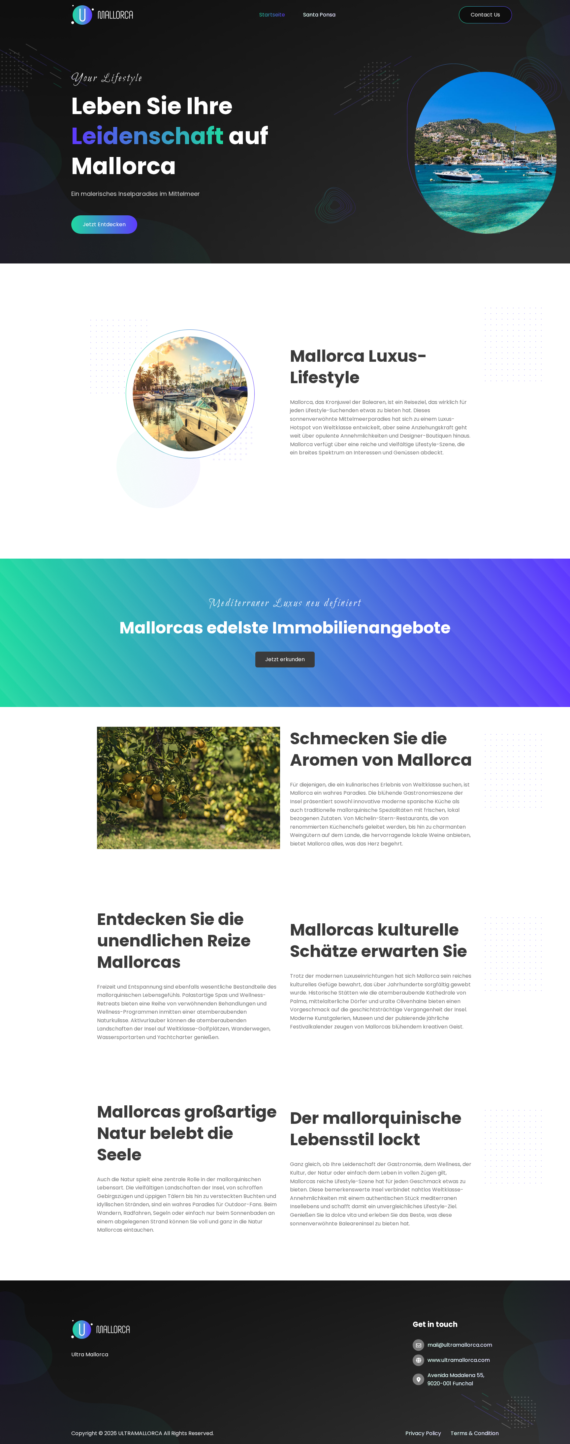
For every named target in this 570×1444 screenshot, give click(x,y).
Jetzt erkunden (285, 659)
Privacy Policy (423, 1433)
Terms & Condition (475, 1433)
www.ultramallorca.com (459, 1360)
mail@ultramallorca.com (460, 1345)
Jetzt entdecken (104, 224)
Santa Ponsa (319, 14)
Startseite (272, 14)
